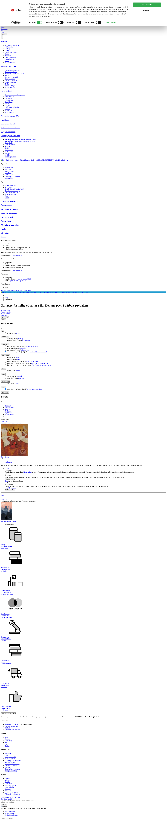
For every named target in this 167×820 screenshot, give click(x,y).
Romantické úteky (10, 185)
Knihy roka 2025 (10, 144)
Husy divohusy (5, 457)
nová (17, 357)
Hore (2, 495)
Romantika (8, 50)
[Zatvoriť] (1, 328)
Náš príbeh (8, 780)
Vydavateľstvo (6, 381)
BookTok (7, 155)
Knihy (7, 297)
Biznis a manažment (11, 72)
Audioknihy (4, 29)
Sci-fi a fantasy (9, 47)
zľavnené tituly (26, 340)
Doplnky (4, 34)
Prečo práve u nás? (10, 757)
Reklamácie (8, 767)
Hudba (3, 229)
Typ (3, 331)
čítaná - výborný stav (32, 361)
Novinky (7, 148)
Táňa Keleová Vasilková (12, 176)
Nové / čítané (5, 355)
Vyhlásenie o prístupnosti (12, 794)
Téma (3, 374)
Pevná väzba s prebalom (14, 423)
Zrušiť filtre (4, 421)
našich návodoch (17, 255)
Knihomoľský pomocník (12, 769)
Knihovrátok (27, 472)
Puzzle (3, 237)
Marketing (8, 789)
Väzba (3, 387)
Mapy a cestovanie (8, 132)
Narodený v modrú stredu (8, 521)
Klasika (7, 54)
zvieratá (19, 376)
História (7, 75)
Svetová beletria (9, 59)
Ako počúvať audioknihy (12, 764)
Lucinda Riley (9, 178)
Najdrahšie (8, 411)
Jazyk (3, 368)
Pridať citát (4, 499)
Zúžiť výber (5, 392)
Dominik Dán (9, 167)
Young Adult (8, 102)
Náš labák (8, 790)
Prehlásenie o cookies (11, 792)
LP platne (5, 233)
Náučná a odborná (8, 66)
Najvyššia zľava (9, 414)
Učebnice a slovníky (8, 124)
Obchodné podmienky (11, 815)
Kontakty (7, 778)
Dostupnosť (5, 344)
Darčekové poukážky (9, 201)
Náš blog (7, 782)
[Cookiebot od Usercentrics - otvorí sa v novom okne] (16, 22)
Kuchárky (5, 120)
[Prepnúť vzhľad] (2, 37)
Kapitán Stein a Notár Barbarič (14, 189)
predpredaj (22, 348)
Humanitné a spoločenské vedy (14, 73)
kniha (18, 333)
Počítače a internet (10, 82)
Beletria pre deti (5, 314)
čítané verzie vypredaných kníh (41, 365)
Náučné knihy (9, 110)
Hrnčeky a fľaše (7, 217)
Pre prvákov (8, 98)
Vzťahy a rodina (10, 79)
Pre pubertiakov (9, 100)
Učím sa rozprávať (10, 194)
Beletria (4, 42)
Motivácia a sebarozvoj (12, 70)
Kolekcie (7, 153)
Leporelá (7, 109)
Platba (6, 755)
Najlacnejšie (8, 413)
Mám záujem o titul (10, 157)
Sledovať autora (6, 310)
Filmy (2, 32)
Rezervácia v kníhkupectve (13, 760)
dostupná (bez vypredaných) (39, 352)
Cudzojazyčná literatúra (10, 136)
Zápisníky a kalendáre (10, 225)
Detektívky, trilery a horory (13, 45)
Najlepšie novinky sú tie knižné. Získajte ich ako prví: (17, 801)
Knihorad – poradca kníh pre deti (15, 95)
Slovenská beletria (10, 57)
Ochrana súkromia (10, 813)
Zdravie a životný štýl (11, 80)
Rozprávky (8, 105)
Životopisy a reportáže (11, 77)
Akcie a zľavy (9, 151)
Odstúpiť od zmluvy (11, 771)
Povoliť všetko (147, 5)
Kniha (6, 481)
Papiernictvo (6, 221)
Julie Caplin (8, 169)
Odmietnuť (147, 10)
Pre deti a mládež (6, 312)
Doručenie (8, 753)
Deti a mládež (6, 91)
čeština (18, 370)
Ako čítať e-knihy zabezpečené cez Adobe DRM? (16, 290)
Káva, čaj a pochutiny (9, 213)
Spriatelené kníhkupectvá (12, 729)
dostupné (4, 423)
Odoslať (4, 804)
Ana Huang (8, 173)
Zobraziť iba (5, 336)
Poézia (7, 61)
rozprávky (21, 378)
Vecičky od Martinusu (9, 209)
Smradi (7, 198)
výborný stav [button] (9, 470)
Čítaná (7, 468)
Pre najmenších (9, 96)
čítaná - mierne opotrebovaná (39, 363)
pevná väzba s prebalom (34, 389)
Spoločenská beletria (11, 52)
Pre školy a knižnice (11, 765)
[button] (85, 475)
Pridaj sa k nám (9, 787)
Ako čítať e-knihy (10, 762)
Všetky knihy (9, 143)
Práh (17, 383)
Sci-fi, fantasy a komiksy (12, 107)
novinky (20, 339)
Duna (6, 196)
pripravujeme (25, 350)
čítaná (18, 359)
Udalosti (7, 728)
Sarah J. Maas (9, 174)
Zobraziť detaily (110, 22)
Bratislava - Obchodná (11, 724)
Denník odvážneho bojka (12, 191)
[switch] (60, 22)
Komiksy (7, 48)
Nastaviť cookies (10, 811)
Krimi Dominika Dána (11, 192)
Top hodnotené (9, 407)
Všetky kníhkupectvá (11, 726)
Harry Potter (8, 187)
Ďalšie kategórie (9, 62)
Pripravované (9, 150)
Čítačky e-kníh (6, 205)
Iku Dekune (8, 462)
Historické (8, 55)
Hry (2, 30)
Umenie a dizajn (10, 86)
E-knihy (3, 27)
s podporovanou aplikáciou (24, 279)
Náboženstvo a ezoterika (10, 128)
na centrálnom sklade (32, 346)
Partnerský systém (10, 785)
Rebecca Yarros (9, 171)
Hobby (7, 84)
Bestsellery (8, 146)
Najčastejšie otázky (10, 758)
